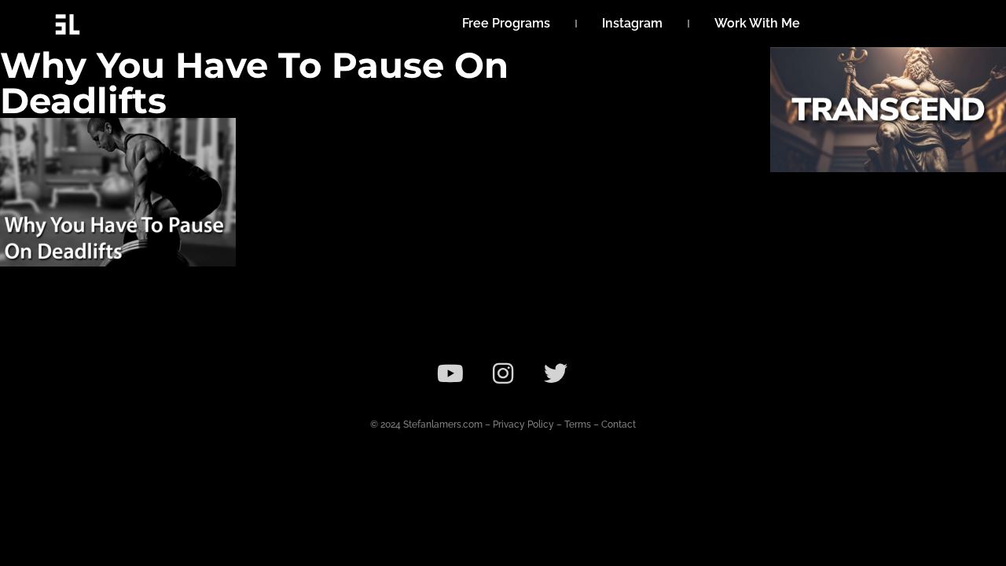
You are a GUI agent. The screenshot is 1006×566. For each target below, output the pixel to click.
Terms (577, 424)
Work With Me (757, 23)
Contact (618, 424)
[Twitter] (555, 373)
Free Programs (506, 23)
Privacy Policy (523, 424)
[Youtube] (450, 373)
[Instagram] (503, 373)
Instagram (632, 23)
